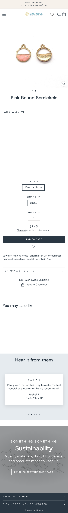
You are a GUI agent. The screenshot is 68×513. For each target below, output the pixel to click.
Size (34, 181)
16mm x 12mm (33, 187)
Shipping (21, 230)
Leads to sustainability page (33, 472)
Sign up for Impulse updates (25, 504)
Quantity (34, 197)
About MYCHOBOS (16, 496)
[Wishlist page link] (53, 14)
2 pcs (33, 203)
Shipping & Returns (19, 270)
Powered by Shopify (34, 510)
